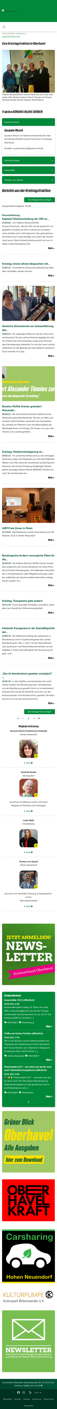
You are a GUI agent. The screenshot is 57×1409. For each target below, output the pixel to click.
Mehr (50, 248)
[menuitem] (7, 1399)
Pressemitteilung (11, 215)
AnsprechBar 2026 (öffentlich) (19, 1000)
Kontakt (17, 1399)
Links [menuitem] (36, 1392)
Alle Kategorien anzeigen (39, 199)
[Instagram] (23, 1392)
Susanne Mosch (11, 122)
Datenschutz (49, 1399)
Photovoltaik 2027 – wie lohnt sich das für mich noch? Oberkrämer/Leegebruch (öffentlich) (27, 1068)
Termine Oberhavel (12, 995)
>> (39, 718)
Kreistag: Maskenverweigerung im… (23, 451)
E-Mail (27, 762)
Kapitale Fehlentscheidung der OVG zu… (25, 219)
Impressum (36, 1399)
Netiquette (28, 1405)
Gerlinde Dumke (12, 160)
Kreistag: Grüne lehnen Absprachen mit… (26, 264)
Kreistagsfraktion (11, 36)
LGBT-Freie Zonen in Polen (17, 528)
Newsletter (7, 1399)
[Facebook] (18, 1392)
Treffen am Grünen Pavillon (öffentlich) (23, 1033)
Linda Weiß (9, 170)
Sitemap (26, 1399)
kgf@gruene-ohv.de (32, 1385)
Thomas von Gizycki (13, 180)
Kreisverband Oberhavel (14, 33)
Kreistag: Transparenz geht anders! (22, 601)
